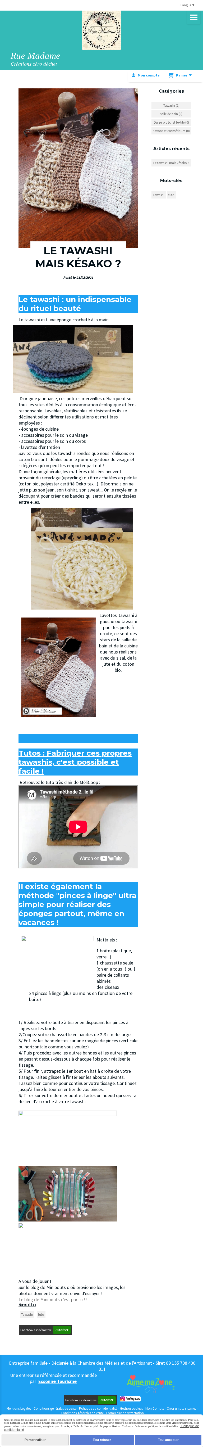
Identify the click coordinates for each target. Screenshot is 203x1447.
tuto (41, 1314)
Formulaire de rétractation (125, 1413)
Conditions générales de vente (55, 1408)
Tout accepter (168, 1440)
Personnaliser (35, 1440)
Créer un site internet (181, 1408)
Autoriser (62, 1330)
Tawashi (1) (171, 105)
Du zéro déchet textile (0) (171, 122)
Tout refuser (102, 1440)
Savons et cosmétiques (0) (171, 131)
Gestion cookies (132, 1408)
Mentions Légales (19, 1408)
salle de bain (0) (171, 114)
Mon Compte (154, 1408)
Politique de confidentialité (98, 1408)
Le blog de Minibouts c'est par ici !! (53, 1299)
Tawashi (27, 1314)
